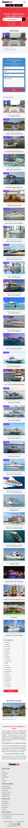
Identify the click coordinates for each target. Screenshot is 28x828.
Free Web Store (5, 777)
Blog (3, 778)
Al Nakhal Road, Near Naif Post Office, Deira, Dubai (14, 814)
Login (9, 5)
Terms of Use (4, 805)
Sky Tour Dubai (5, 790)
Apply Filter (11, 690)
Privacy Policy (5, 807)
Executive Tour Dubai (6, 792)
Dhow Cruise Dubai (6, 786)
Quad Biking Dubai (6, 794)
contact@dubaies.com (8, 818)
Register (18, 5)
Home (3, 771)
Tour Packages (5, 773)
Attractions (4, 775)
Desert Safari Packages (7, 788)
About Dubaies (5, 801)
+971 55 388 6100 (7, 816)
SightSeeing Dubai (6, 796)
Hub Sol (19, 826)
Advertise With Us (5, 803)
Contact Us (4, 780)
